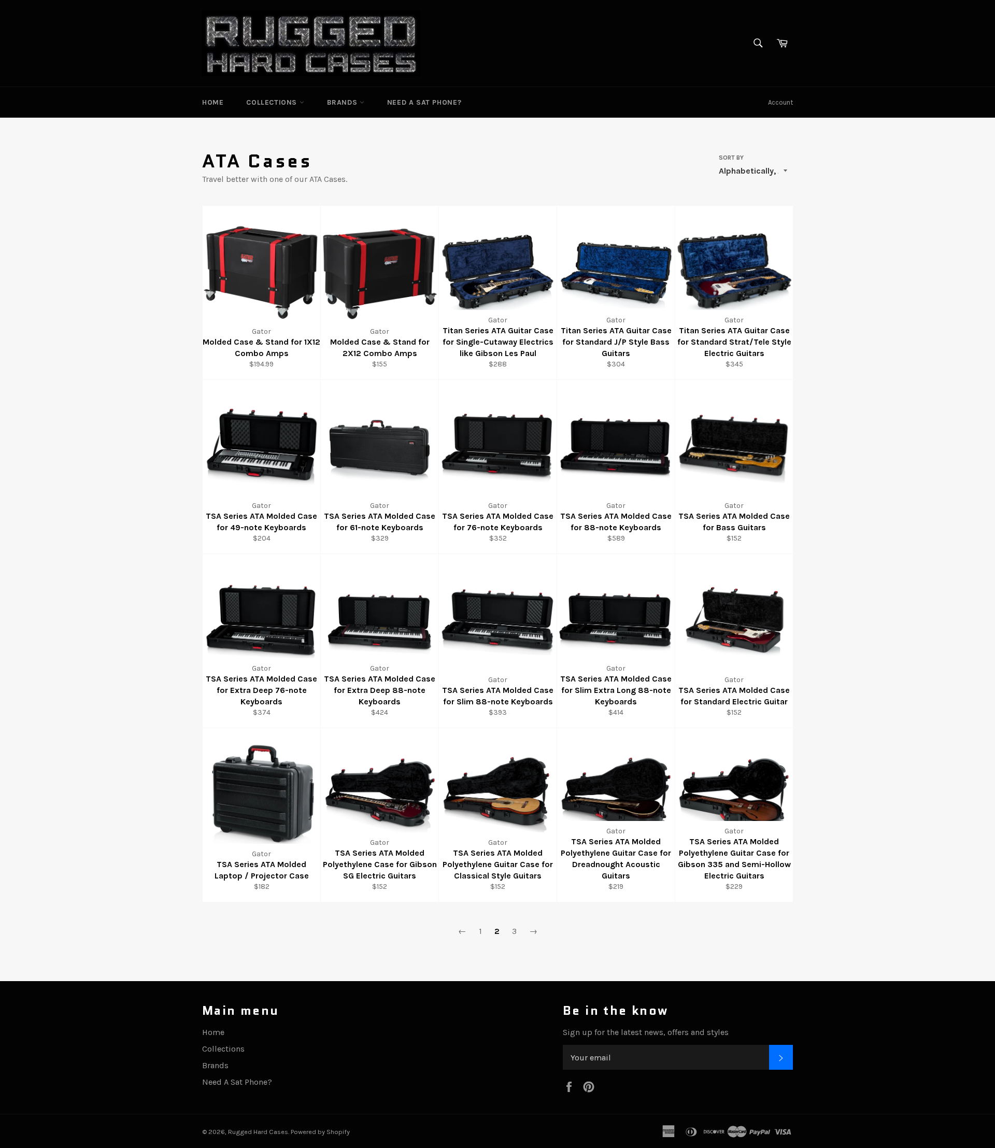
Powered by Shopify (320, 1132)
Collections (272, 102)
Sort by (731, 157)
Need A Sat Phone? (424, 102)
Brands (343, 102)
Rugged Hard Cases (258, 1132)
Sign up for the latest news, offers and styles (646, 1032)
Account (780, 102)
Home (212, 102)
